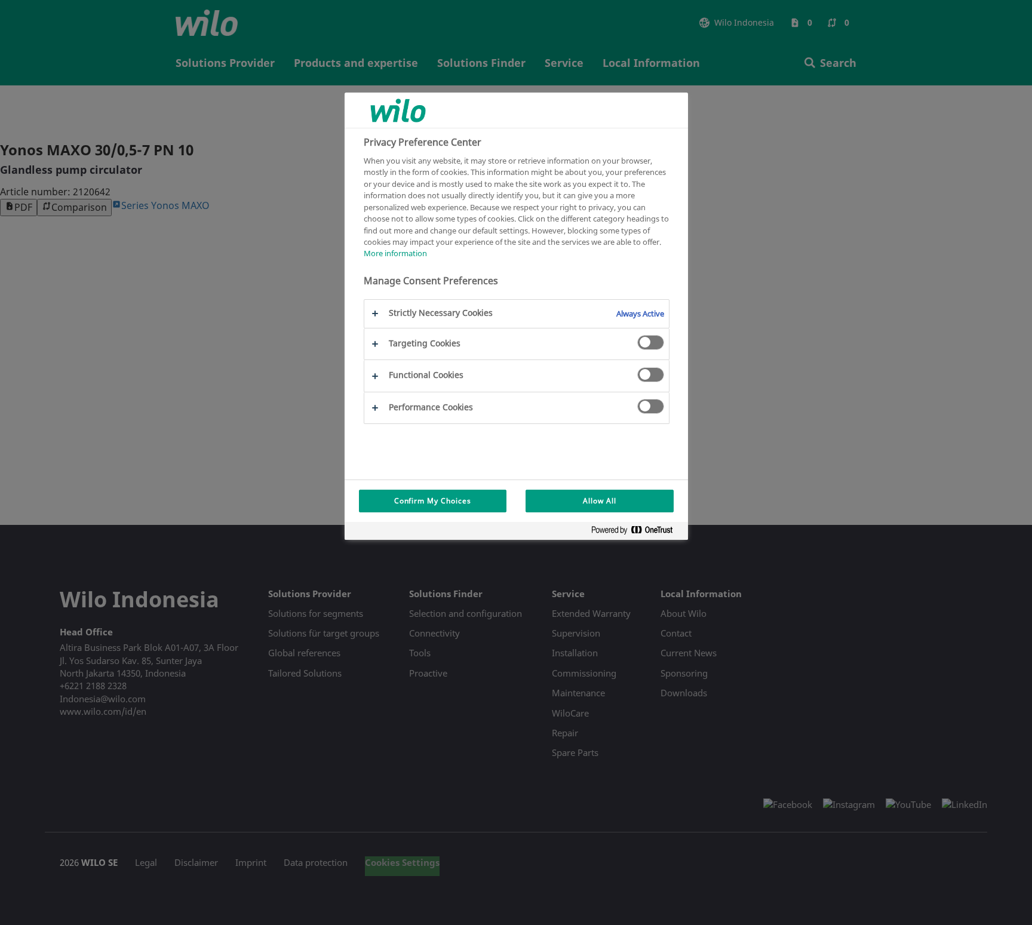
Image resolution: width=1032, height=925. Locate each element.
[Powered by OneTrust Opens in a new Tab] (636, 532)
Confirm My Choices (432, 501)
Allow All (599, 501)
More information (395, 253)
